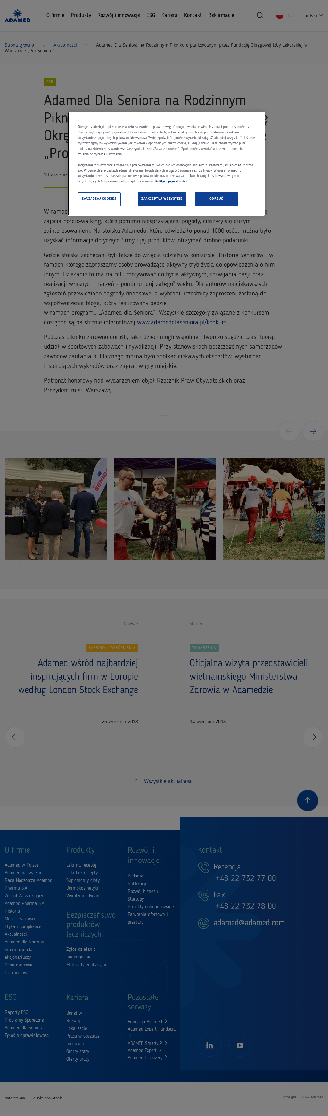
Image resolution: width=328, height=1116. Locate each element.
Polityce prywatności (171, 181)
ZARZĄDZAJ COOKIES (99, 199)
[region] (166, 164)
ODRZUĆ (216, 199)
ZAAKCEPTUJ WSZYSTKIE (161, 199)
